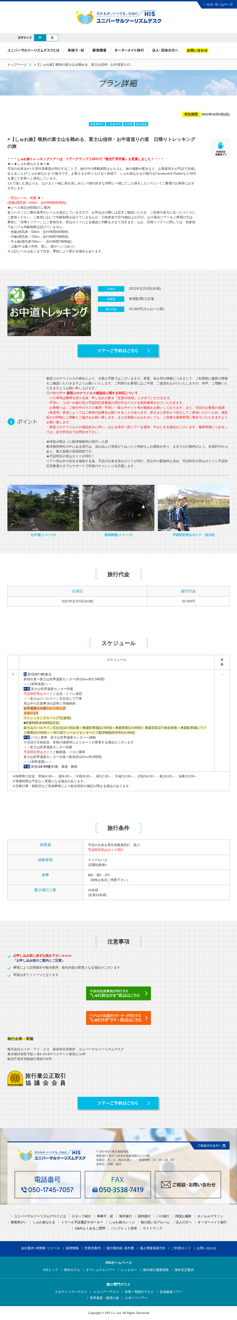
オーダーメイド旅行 (212, 1222)
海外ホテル (72, 1270)
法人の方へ (184, 1222)
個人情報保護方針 (153, 1248)
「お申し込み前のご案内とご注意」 (39, 960)
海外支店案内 (184, 1270)
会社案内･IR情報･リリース (40, 1248)
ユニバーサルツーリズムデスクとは (40, 1216)
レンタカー (129, 1270)
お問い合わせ (206, 1248)
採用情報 (72, 1248)
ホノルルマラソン (210, 1216)
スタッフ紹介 (81, 1216)
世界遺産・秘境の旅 (104, 1298)
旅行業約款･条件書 (120, 1248)
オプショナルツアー (100, 1270)
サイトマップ (152, 1228)
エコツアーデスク (106, 1292)
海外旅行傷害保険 (156, 1270)
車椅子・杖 (105, 1216)
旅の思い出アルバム (155, 1222)
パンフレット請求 (124, 1228)
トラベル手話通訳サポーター (82, 1222)
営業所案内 (92, 1248)
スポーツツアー (136, 1298)
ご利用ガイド (181, 1248)
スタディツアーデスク (71, 1292)
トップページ (17, 64)
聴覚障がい (19, 1222)
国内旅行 (144, 1216)
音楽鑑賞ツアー (171, 1292)
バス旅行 (162, 1216)
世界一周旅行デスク (139, 1292)
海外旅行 (125, 1216)
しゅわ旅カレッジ (122, 1222)
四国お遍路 (183, 1216)
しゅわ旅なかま (44, 1222)
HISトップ (50, 1270)
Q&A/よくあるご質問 (90, 1228)
